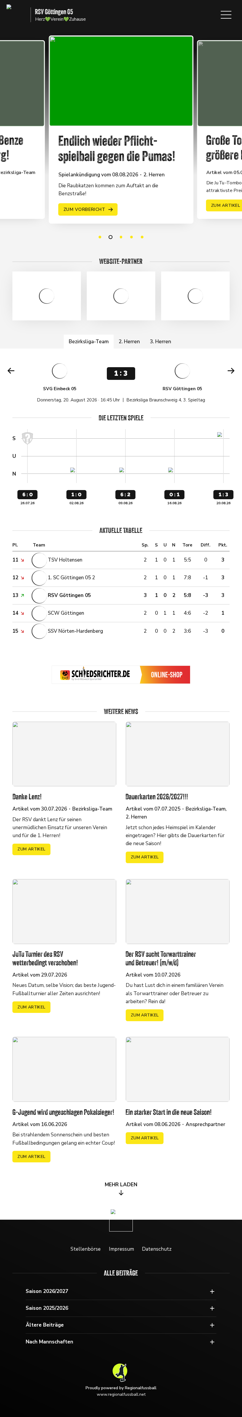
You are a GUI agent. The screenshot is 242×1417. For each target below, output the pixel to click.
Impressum (121, 1249)
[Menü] (226, 15)
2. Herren (129, 341)
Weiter (231, 370)
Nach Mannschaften (49, 1341)
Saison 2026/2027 (47, 1291)
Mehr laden (121, 1184)
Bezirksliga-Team (89, 341)
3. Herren (160, 341)
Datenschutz (156, 1249)
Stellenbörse (86, 1249)
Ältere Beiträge (45, 1325)
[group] (121, 381)
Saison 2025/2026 (47, 1308)
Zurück (11, 370)
